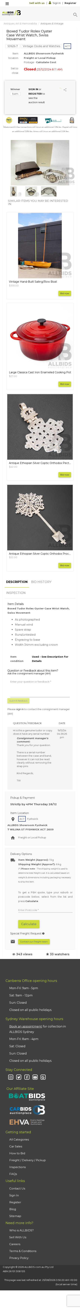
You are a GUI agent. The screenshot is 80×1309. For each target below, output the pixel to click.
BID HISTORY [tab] (41, 582)
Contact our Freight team (34, 941)
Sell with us (37, 2)
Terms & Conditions (22, 1251)
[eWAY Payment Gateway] (28, 120)
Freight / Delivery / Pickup (27, 1160)
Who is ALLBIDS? (21, 1230)
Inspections (17, 1167)
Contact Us (17, 1188)
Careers (14, 1244)
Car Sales (15, 1146)
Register (70, 2)
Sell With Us (17, 1237)
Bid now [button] (64, 293)
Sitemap (15, 1216)
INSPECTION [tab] (16, 593)
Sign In (56, 2)
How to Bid (17, 1153)
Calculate (28, 924)
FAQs (13, 1174)
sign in (20, 709)
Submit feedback (18, 700)
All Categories (19, 1139)
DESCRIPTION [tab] (17, 582)
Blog (12, 1209)
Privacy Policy (18, 1258)
